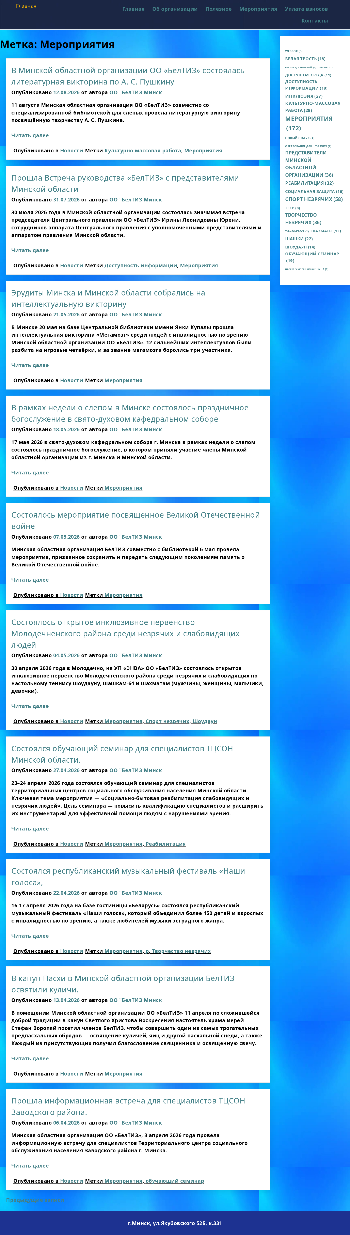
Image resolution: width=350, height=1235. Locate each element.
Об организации (175, 8)
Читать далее (30, 135)
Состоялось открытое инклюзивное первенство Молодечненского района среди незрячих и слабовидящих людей (125, 633)
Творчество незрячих (181, 950)
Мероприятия (258, 8)
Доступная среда (308, 75)
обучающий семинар (175, 1180)
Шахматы (326, 230)
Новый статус (300, 138)
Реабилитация (166, 843)
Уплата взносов (306, 8)
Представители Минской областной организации (309, 164)
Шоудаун (204, 721)
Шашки (299, 239)
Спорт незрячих (167, 721)
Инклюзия (303, 96)
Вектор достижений (300, 67)
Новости (71, 150)
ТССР (292, 208)
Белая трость (305, 58)
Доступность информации (141, 265)
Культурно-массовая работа (143, 150)
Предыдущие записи (35, 1199)
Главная (26, 5)
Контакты (314, 20)
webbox (294, 51)
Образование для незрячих (308, 146)
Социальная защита (314, 191)
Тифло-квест (297, 231)
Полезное (218, 8)
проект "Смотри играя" (302, 269)
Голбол (326, 67)
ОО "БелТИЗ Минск (135, 92)
